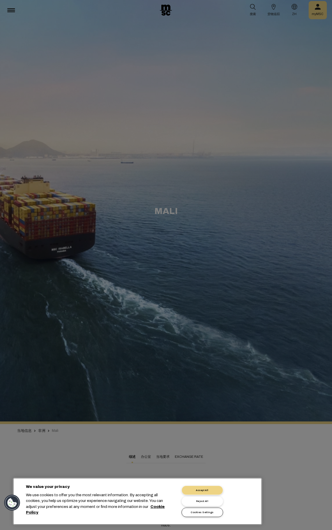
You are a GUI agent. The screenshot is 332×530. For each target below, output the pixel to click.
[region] (137, 501)
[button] (12, 502)
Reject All (202, 501)
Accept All (202, 490)
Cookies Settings (202, 512)
